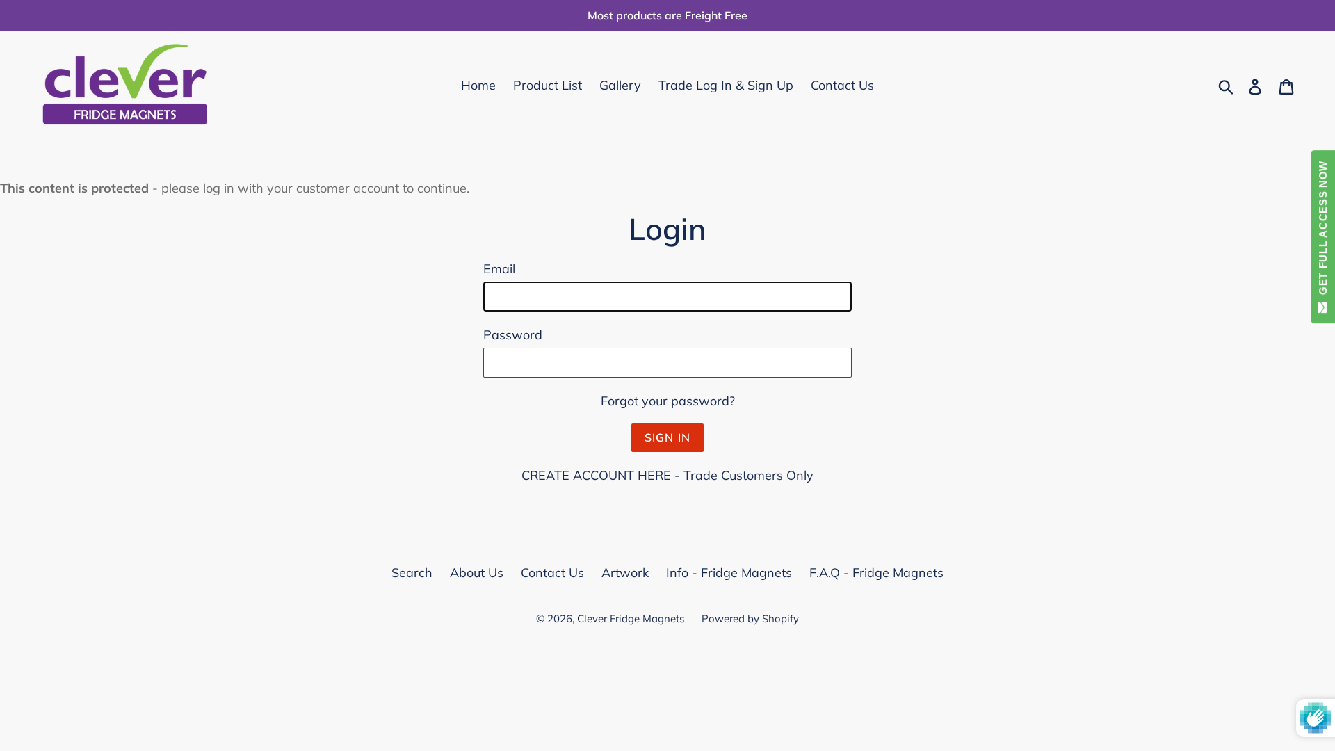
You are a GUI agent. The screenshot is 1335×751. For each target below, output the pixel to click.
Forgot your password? (668, 401)
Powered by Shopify (750, 618)
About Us (476, 573)
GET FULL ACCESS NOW (1323, 231)
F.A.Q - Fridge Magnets (876, 573)
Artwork (625, 573)
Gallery (620, 85)
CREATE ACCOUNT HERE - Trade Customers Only (667, 475)
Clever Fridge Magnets (630, 618)
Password (512, 335)
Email (499, 269)
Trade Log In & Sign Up (725, 85)
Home (478, 85)
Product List (547, 85)
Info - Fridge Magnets (729, 573)
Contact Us (842, 85)
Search (411, 573)
